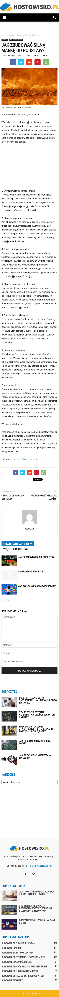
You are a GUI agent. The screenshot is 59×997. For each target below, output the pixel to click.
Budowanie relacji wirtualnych (20, 971)
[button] (55, 17)
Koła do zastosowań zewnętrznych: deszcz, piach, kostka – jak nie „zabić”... (36, 729)
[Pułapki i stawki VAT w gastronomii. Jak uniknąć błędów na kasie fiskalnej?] (9, 702)
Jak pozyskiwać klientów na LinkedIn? (35, 756)
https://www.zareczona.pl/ (29, 459)
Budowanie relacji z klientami (19, 943)
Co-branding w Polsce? (31, 571)
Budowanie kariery (12, 980)
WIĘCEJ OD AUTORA (15, 549)
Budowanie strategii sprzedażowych (23, 975)
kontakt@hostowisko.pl (40, 865)
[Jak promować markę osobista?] (9, 560)
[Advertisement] (29, 27)
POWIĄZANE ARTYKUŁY (17, 544)
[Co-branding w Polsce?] (9, 575)
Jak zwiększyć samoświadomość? (37, 585)
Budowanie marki (16, 40)
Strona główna (8, 35)
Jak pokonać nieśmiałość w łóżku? (34, 742)
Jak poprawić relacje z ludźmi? (44, 497)
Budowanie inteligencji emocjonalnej (23, 957)
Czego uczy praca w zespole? (13, 497)
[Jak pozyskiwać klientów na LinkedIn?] (9, 759)
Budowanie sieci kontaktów (17, 952)
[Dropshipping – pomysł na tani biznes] (9, 924)
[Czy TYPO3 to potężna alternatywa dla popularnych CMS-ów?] (9, 716)
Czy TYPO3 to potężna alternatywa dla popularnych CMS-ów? (37, 715)
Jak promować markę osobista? (36, 557)
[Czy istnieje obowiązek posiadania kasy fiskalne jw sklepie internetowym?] (9, 910)
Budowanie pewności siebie (17, 962)
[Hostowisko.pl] (29, 7)
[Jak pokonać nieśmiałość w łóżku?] (9, 745)
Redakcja (11, 55)
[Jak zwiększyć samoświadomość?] (9, 589)
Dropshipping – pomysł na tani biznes (37, 921)
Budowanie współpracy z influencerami (24, 966)
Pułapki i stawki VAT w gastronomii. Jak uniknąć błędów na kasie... (38, 700)
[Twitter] (34, 874)
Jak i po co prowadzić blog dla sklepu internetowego (36, 892)
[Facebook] (25, 874)
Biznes (4, 40)
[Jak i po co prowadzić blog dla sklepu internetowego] (9, 896)
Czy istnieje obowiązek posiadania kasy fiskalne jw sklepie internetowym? (35, 908)
